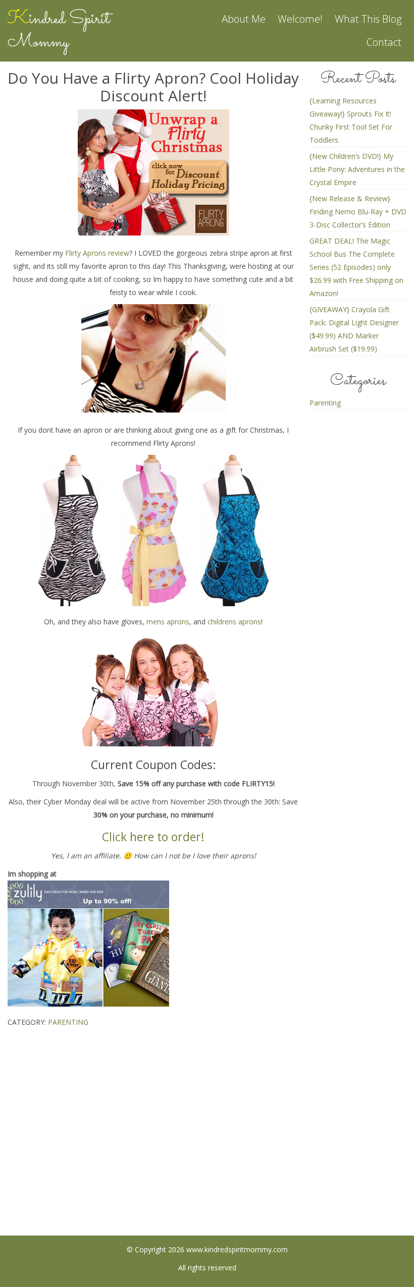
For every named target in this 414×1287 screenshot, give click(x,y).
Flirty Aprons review (97, 253)
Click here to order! (153, 837)
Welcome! (300, 19)
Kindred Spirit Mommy (59, 31)
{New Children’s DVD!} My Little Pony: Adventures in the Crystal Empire (357, 169)
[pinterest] (207, 1161)
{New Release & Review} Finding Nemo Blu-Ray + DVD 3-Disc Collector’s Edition (357, 211)
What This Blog (368, 19)
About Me (244, 19)
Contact (384, 42)
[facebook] (167, 1161)
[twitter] (247, 1161)
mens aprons (167, 621)
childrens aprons (234, 621)
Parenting (68, 1022)
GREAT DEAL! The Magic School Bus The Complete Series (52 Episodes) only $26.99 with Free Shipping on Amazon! (356, 267)
